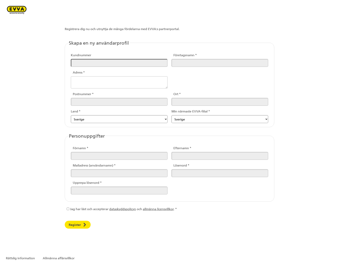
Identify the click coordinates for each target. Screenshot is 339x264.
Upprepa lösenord (80, 182)
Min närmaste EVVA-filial (190, 111)
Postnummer (80, 94)
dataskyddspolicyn (122, 209)
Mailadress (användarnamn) (80, 165)
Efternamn (180, 148)
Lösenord (180, 165)
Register (75, 225)
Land (75, 111)
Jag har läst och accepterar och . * (123, 209)
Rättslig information (20, 258)
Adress (79, 72)
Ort (177, 94)
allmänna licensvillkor (158, 209)
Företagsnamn (180, 55)
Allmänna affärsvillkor (59, 258)
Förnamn (80, 148)
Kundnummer (81, 55)
